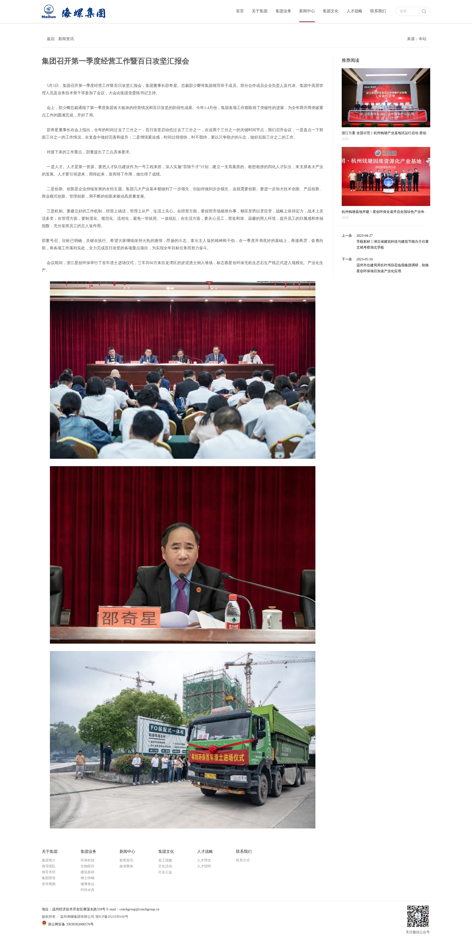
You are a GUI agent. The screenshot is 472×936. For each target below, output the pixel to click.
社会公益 (165, 872)
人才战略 (354, 11)
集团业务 (283, 11)
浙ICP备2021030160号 (111, 917)
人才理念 (204, 860)
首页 (240, 11)
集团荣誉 (49, 878)
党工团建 (165, 860)
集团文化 (331, 11)
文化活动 (165, 866)
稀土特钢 (87, 878)
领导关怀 (49, 872)
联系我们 (378, 11)
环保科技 (87, 860)
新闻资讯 (126, 860)
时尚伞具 (87, 890)
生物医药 (87, 866)
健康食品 (87, 884)
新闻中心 (307, 11)
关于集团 (259, 11)
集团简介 (49, 860)
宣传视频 (49, 884)
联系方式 (243, 860)
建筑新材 (87, 872)
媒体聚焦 (126, 866)
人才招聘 (204, 866)
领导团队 (49, 866)
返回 (51, 39)
